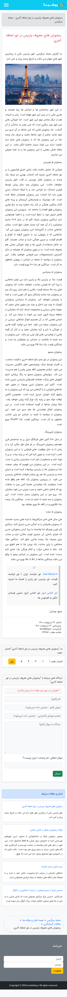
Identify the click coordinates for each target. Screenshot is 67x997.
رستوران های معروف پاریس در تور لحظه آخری (42, 806)
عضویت (57, 971)
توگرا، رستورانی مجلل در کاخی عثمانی (46, 830)
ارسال (57, 774)
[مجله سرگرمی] (53, 5)
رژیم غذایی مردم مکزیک (51, 866)
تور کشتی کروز (49, 593)
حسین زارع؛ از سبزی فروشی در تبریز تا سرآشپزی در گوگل (37, 890)
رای (12, 661)
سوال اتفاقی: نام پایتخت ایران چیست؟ (42, 758)
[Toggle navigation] (6, 5)
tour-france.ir (50, 574)
